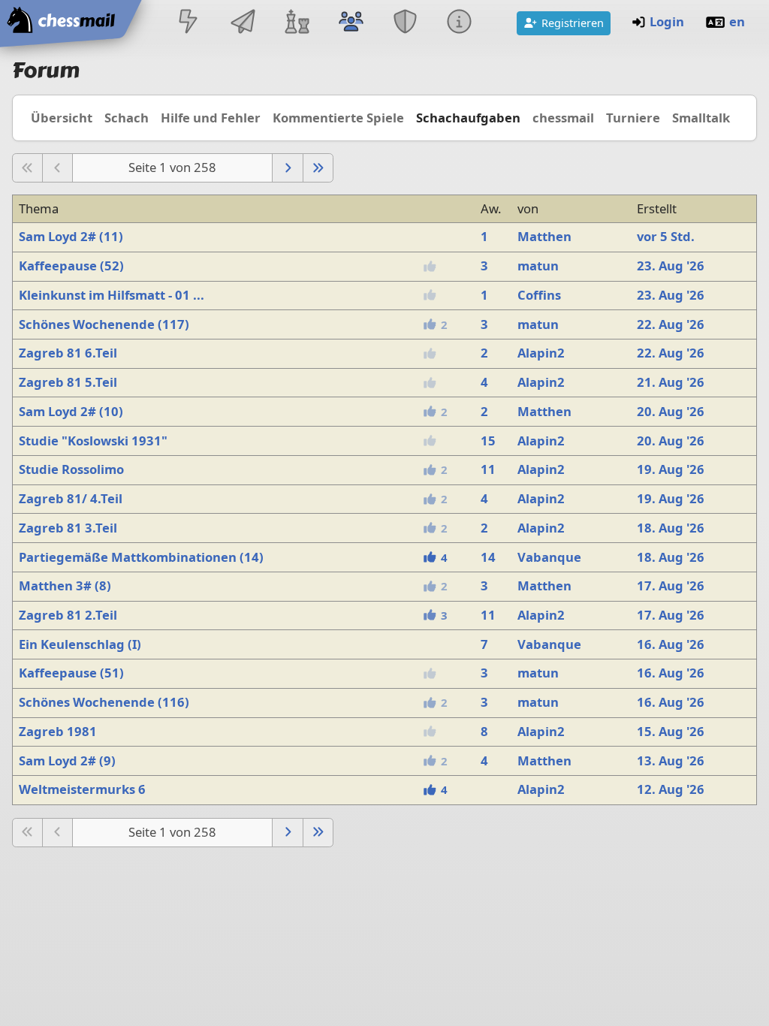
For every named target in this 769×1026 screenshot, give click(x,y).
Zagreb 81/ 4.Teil (70, 498)
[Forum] (351, 23)
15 (488, 440)
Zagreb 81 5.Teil (68, 382)
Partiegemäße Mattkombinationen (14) (141, 557)
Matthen (544, 236)
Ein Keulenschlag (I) (80, 644)
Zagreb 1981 (58, 731)
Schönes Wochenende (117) (104, 324)
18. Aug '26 (670, 527)
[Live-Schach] (188, 23)
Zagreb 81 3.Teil (68, 527)
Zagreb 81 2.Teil (68, 614)
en (737, 21)
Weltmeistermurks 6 (82, 789)
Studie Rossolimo (71, 469)
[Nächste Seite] (287, 168)
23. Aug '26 (670, 265)
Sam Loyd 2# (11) (71, 236)
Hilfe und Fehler (211, 117)
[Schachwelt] (297, 23)
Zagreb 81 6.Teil (68, 352)
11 (488, 469)
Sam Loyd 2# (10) (71, 411)
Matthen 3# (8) (65, 585)
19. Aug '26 (670, 469)
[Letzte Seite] (318, 168)
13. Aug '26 (670, 760)
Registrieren (572, 22)
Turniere (633, 117)
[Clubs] (405, 23)
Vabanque (549, 557)
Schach (126, 117)
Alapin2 (541, 352)
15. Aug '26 (670, 731)
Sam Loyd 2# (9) (67, 760)
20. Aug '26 (670, 411)
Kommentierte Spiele (338, 117)
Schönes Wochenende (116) (104, 702)
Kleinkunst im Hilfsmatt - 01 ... (111, 294)
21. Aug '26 (670, 382)
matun (538, 265)
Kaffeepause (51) (71, 672)
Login (667, 21)
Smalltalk (701, 117)
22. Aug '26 (670, 324)
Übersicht (61, 117)
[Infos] (460, 23)
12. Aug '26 (670, 789)
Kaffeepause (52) (71, 265)
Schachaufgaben (468, 117)
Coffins (539, 294)
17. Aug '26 (670, 585)
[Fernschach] (243, 23)
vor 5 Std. (666, 236)
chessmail (563, 117)
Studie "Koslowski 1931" (93, 440)
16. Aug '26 (670, 644)
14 (488, 557)
